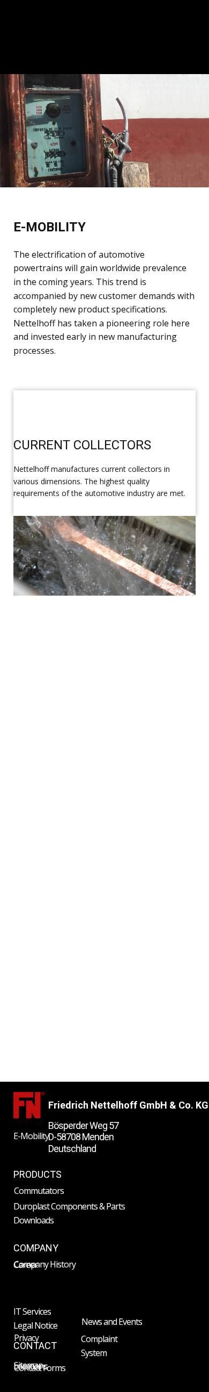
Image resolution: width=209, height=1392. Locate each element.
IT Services (32, 1311)
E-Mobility (31, 1136)
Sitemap (28, 1365)
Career (25, 1265)
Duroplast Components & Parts (69, 1206)
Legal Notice (35, 1325)
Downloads (33, 1220)
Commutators (39, 1191)
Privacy (26, 1338)
